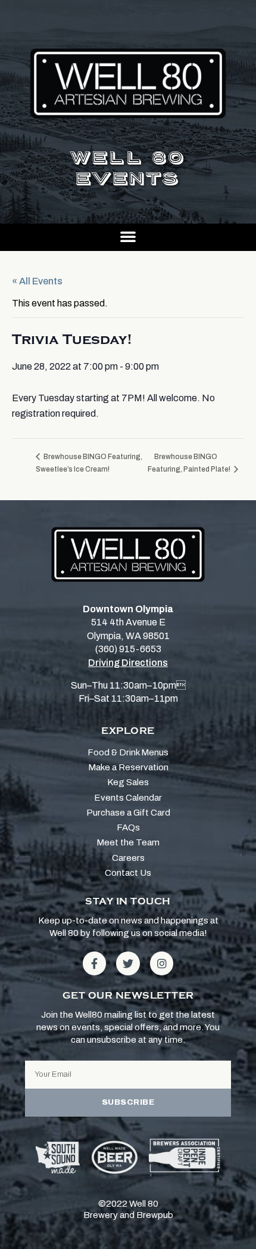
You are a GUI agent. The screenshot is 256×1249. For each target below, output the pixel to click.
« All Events (37, 281)
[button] (128, 236)
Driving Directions (128, 663)
